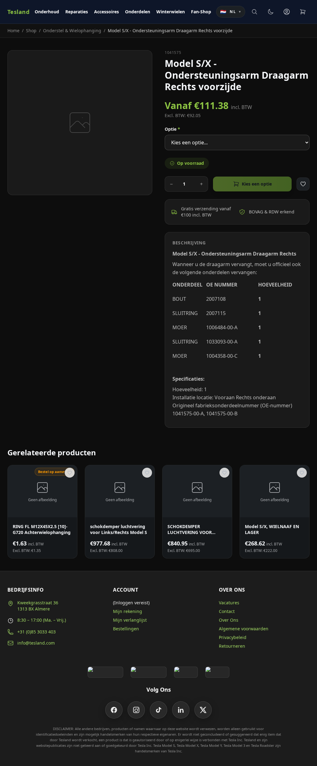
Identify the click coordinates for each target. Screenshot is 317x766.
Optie (172, 129)
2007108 (216, 298)
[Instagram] (136, 710)
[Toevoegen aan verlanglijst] (303, 183)
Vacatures (229, 603)
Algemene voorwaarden (243, 629)
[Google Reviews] (105, 672)
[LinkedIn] (180, 710)
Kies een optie (257, 184)
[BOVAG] (186, 672)
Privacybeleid (232, 637)
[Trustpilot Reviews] (148, 672)
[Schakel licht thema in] (270, 12)
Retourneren (232, 646)
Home (13, 30)
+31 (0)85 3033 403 (36, 632)
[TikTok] (158, 710)
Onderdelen (137, 12)
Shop (31, 30)
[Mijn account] (286, 12)
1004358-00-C (221, 355)
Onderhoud (47, 12)
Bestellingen (126, 629)
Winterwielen (170, 12)
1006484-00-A (221, 327)
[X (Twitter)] (203, 710)
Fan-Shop (201, 12)
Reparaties (76, 12)
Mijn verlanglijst (130, 620)
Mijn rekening (127, 611)
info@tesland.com (36, 643)
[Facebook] (114, 710)
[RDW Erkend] (217, 672)
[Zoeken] (254, 12)
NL (230, 11)
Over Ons (228, 620)
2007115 (216, 313)
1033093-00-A (221, 341)
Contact (227, 611)
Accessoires (106, 12)
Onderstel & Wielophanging (72, 30)
